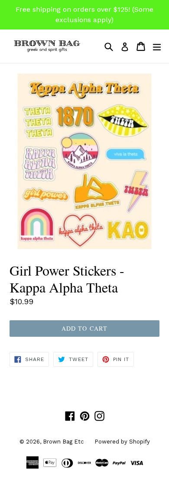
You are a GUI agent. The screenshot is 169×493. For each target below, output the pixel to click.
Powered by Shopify (122, 441)
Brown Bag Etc (63, 441)
